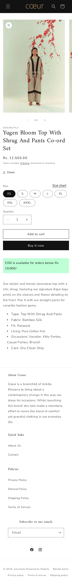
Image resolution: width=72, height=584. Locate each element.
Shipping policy (59, 575)
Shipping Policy (18, 498)
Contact (13, 455)
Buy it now (36, 246)
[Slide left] (27, 120)
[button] (8, 6)
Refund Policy (17, 489)
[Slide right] (44, 120)
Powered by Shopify (37, 569)
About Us (14, 446)
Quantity (8, 211)
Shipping (24, 163)
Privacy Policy (17, 480)
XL (61, 194)
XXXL (27, 203)
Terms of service (37, 575)
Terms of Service (19, 507)
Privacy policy (16, 575)
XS (9, 194)
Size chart (59, 185)
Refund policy (61, 569)
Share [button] (11, 172)
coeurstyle (19, 569)
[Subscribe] (59, 532)
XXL (10, 203)
